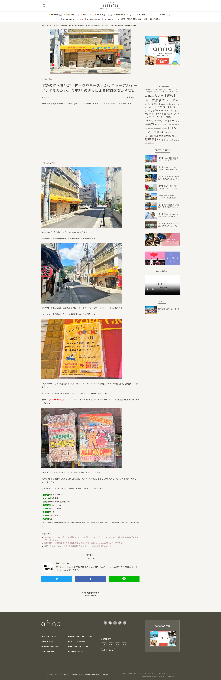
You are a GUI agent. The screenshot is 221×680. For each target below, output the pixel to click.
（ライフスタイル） (79, 646)
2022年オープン (172, 89)
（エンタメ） (80, 636)
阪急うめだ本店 (167, 140)
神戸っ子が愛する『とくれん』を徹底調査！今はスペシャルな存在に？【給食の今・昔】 (78, 546)
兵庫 (133, 19)
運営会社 (50, 675)
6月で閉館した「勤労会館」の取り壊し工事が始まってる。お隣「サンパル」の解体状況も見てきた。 (84, 543)
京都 (139, 19)
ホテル (161, 121)
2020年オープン (150, 89)
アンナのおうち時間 (163, 107)
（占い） (48, 652)
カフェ (167, 114)
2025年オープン (163, 92)
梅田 (161, 135)
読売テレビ (153, 139)
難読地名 (151, 143)
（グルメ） (49, 636)
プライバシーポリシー (62, 675)
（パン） (47, 641)
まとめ (171, 104)
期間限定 (154, 135)
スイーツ (154, 117)
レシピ (177, 121)
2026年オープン (174, 92)
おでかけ (44, 79)
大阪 (128, 19)
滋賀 (145, 19)
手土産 (164, 128)
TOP (42, 26)
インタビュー (174, 111)
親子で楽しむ (172, 136)
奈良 (151, 19)
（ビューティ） (77, 641)
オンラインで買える (154, 114)
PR (162, 96)
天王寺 (156, 128)
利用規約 (105, 675)
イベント (164, 110)
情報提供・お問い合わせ (92, 675)
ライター (169, 120)
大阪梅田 (150, 128)
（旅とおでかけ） (50, 646)
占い (153, 124)
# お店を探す (106, 639)
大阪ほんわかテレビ (169, 125)
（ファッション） (77, 652)
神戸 (166, 136)
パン (157, 121)
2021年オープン (161, 89)
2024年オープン (151, 92)
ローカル (50, 26)
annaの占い (152, 95)
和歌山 (158, 19)
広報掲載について (77, 675)
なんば (166, 104)
